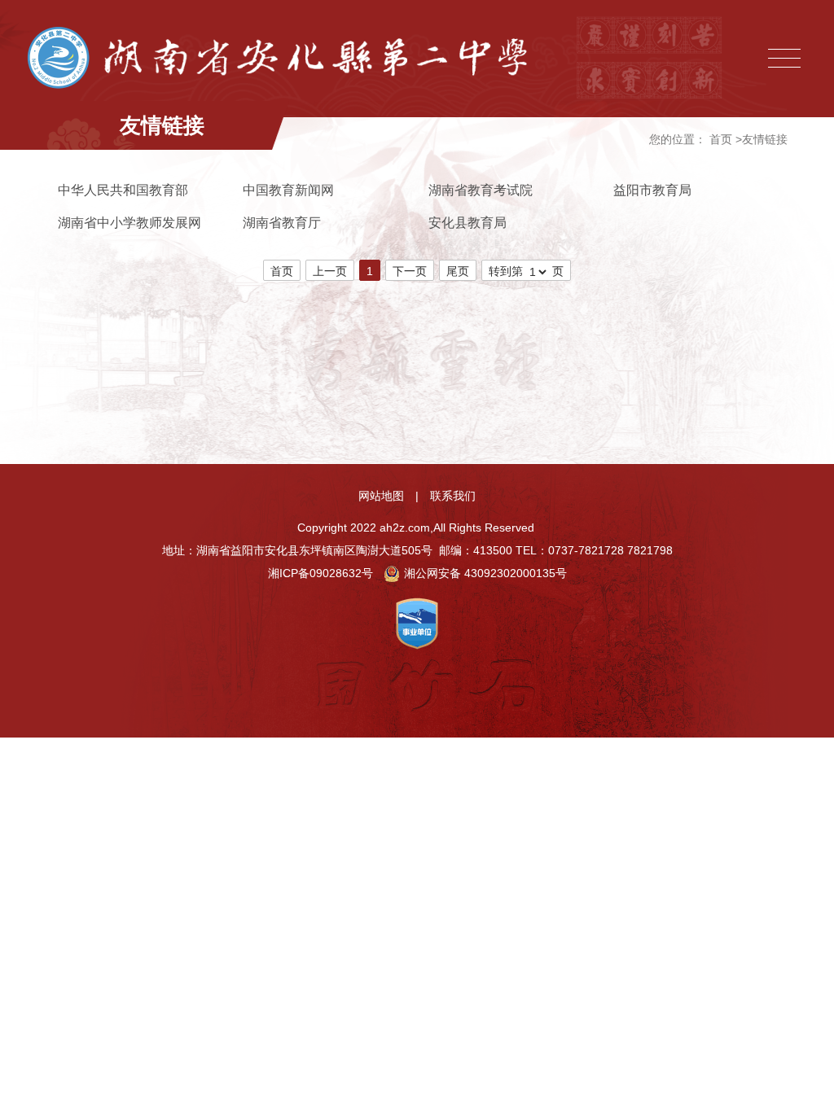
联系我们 (453, 495)
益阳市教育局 (652, 190)
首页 (720, 139)
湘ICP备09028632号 (320, 573)
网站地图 (381, 495)
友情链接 (765, 139)
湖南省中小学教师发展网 (129, 223)
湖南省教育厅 (282, 223)
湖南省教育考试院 (480, 190)
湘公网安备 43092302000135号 (485, 573)
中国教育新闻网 (288, 190)
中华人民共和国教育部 (123, 190)
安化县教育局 (467, 223)
